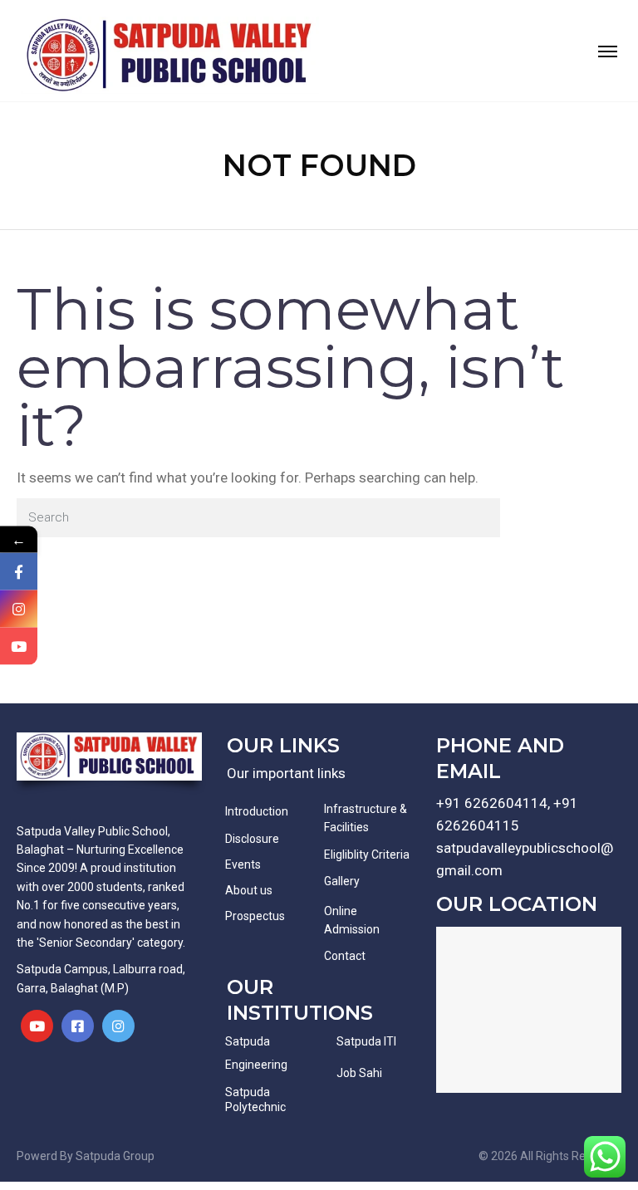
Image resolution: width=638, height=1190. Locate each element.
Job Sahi (359, 1073)
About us (248, 890)
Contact (345, 955)
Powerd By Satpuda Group (86, 1156)
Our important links (286, 773)
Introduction (256, 811)
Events (243, 864)
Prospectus (255, 916)
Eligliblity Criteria (367, 854)
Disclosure (252, 838)
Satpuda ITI (366, 1041)
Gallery (342, 881)
